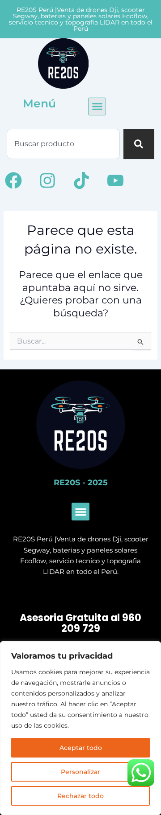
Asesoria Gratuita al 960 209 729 (80, 623)
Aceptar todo (80, 748)
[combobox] (63, 144)
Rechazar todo (80, 796)
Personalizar (80, 772)
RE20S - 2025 (81, 482)
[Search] (138, 144)
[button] (97, 106)
